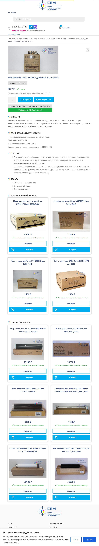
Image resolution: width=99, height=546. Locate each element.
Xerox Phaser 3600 (59, 39)
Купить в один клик (43, 100)
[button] (87, 50)
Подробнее (28, 244)
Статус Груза (12, 527)
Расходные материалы (23, 39)
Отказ (76, 540)
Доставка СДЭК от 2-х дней (31, 110)
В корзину (27, 100)
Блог (96, 26)
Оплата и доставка (57, 523)
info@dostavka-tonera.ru (35, 31)
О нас (95, 8)
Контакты (53, 527)
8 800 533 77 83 (20, 27)
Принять (89, 540)
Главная (11, 39)
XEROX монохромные (42, 39)
